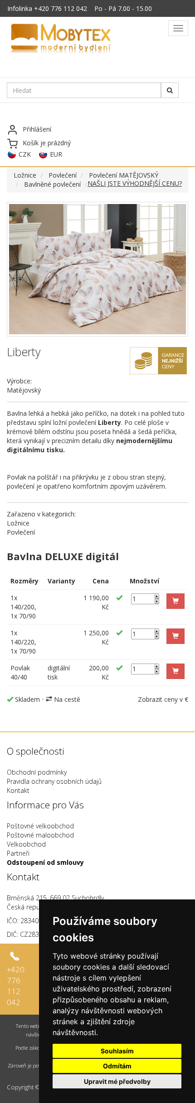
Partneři (18, 853)
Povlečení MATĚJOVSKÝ (123, 175)
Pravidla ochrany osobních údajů (54, 781)
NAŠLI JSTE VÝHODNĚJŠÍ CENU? (135, 183)
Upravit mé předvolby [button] (117, 1081)
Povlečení (63, 175)
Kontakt (18, 790)
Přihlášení (37, 129)
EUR (56, 154)
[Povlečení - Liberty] (97, 269)
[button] (175, 601)
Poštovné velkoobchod (40, 826)
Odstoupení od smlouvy (45, 862)
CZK (25, 154)
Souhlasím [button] (117, 1051)
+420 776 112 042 (60, 8)
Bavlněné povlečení (52, 184)
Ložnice (25, 175)
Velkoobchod (26, 844)
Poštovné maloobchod (40, 835)
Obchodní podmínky (37, 772)
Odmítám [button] (117, 1066)
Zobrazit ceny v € (163, 699)
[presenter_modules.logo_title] (83, 39)
